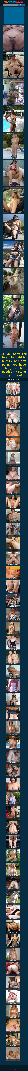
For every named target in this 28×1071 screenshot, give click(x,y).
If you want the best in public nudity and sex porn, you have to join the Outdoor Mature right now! (14, 364)
